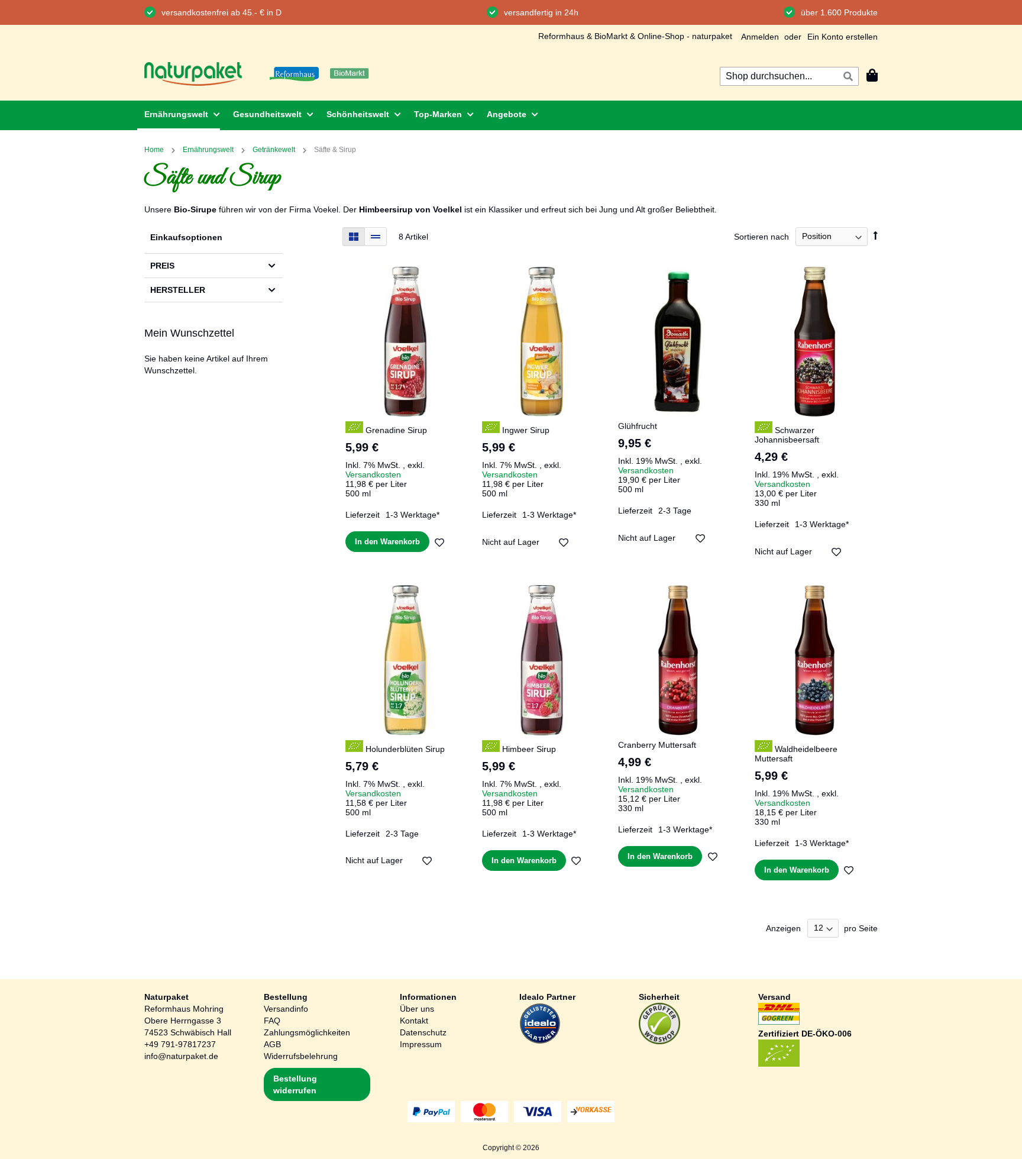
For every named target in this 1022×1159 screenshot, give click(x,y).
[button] (439, 541)
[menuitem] (178, 115)
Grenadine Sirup (395, 430)
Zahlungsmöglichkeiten (307, 1032)
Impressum (421, 1044)
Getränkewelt (275, 150)
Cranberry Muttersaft (657, 745)
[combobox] (789, 76)
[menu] (511, 115)
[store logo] (193, 74)
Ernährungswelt (209, 150)
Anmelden (760, 36)
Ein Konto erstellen (842, 36)
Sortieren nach (761, 236)
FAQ (272, 1020)
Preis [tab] (162, 265)
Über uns (417, 1008)
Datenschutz (423, 1032)
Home (155, 150)
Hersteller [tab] (177, 290)
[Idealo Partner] (540, 1041)
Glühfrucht (637, 426)
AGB (272, 1044)
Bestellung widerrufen (295, 1084)
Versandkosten (373, 474)
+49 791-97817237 (180, 1044)
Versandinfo (286, 1008)
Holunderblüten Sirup (404, 749)
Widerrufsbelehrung (301, 1056)
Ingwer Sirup (524, 430)
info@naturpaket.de (181, 1056)
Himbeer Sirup (528, 749)
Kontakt (414, 1020)
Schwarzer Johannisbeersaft (787, 434)
